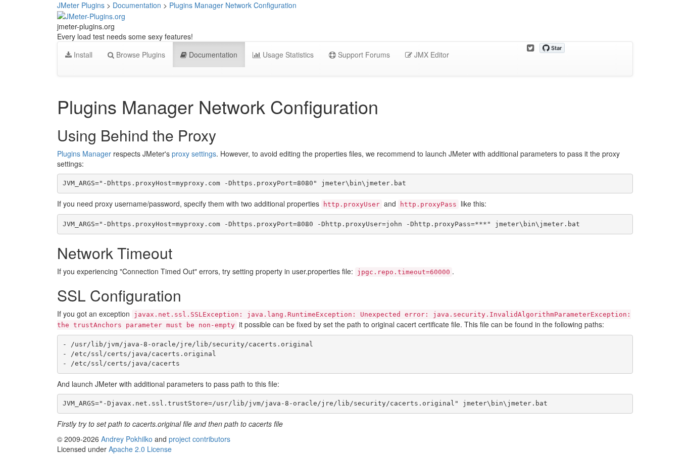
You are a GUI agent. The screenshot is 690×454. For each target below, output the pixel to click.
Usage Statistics (287, 54)
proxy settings (194, 153)
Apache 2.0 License (140, 449)
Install (82, 54)
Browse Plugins (139, 54)
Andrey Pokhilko (127, 439)
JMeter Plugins (81, 5)
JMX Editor (430, 54)
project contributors (199, 439)
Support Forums (363, 54)
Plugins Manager (84, 153)
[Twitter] (530, 48)
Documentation (137, 5)
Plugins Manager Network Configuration (233, 5)
